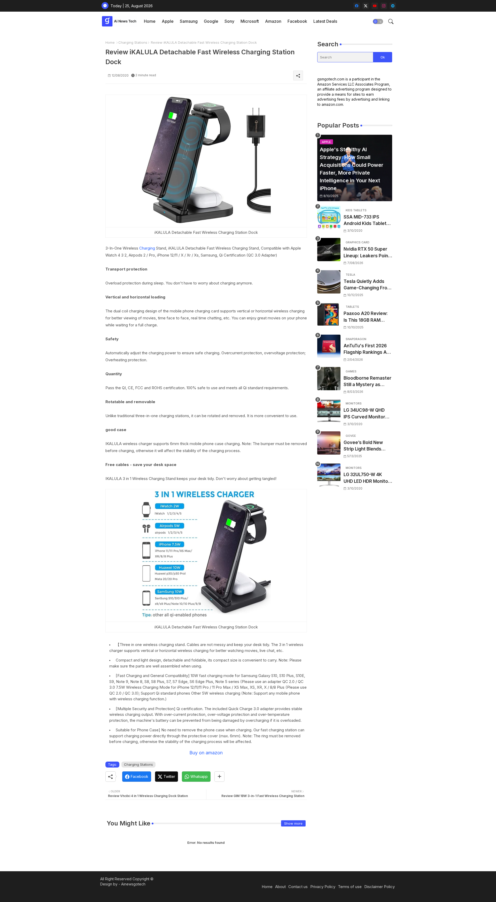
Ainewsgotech (133, 884)
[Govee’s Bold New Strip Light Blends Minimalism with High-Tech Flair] (328, 443)
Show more (293, 823)
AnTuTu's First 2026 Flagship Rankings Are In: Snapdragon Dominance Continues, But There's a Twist (367, 349)
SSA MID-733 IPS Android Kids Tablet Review (365, 220)
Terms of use (350, 886)
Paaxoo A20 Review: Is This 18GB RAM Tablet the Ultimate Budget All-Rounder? (366, 317)
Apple (168, 21)
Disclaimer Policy (379, 886)
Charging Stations (132, 42)
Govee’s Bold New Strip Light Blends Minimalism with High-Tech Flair (367, 446)
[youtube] (374, 6)
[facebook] (356, 6)
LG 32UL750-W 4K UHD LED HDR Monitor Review (367, 478)
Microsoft (250, 21)
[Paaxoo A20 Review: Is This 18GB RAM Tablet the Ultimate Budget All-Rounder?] (328, 314)
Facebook (297, 21)
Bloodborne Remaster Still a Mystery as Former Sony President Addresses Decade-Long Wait (367, 381)
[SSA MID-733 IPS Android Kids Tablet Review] (328, 217)
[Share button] (219, 776)
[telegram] (393, 6)
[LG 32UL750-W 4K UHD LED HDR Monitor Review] (328, 475)
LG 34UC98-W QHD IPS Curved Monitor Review (364, 414)
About (280, 886)
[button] (378, 21)
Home (150, 21)
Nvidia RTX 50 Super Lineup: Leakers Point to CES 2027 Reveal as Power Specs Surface (368, 252)
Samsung (189, 21)
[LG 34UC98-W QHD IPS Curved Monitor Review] (328, 410)
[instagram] (384, 6)
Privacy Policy (322, 886)
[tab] (150, 21)
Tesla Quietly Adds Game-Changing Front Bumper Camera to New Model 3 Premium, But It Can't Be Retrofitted (368, 285)
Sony (229, 21)
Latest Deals (325, 21)
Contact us (298, 886)
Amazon (273, 21)
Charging (147, 248)
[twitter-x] (365, 6)
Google (211, 21)
